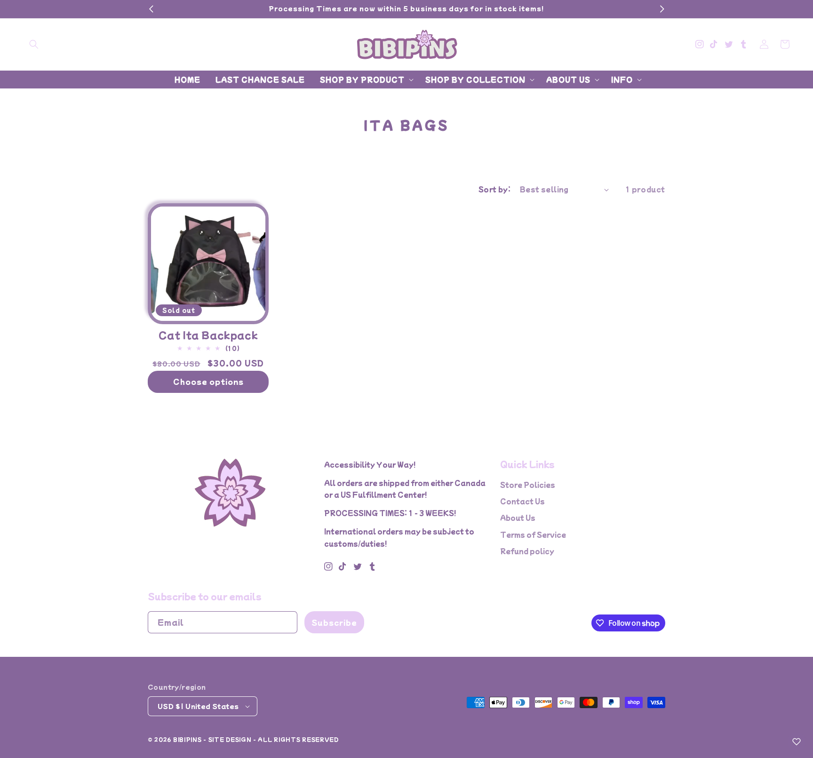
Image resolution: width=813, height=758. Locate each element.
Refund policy (527, 551)
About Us (517, 517)
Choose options (208, 381)
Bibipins (187, 739)
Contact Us (522, 501)
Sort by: (494, 189)
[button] (34, 44)
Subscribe (334, 622)
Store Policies (527, 484)
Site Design (230, 739)
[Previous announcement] (151, 9)
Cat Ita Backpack (208, 335)
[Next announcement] (662, 9)
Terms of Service (533, 534)
